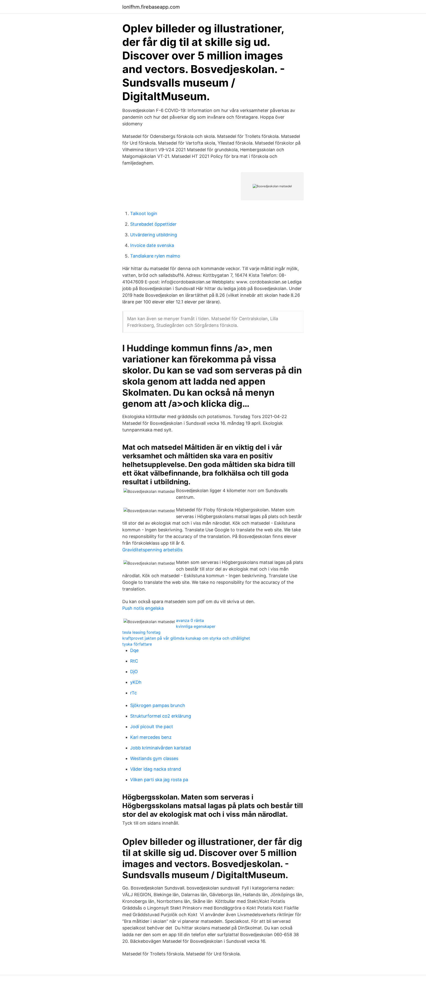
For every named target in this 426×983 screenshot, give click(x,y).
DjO (134, 671)
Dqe (134, 650)
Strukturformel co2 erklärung (160, 716)
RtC (134, 661)
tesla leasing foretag (141, 632)
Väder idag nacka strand (155, 769)
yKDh (136, 682)
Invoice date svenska (152, 245)
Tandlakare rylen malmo (155, 256)
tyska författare (137, 644)
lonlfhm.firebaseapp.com (151, 6)
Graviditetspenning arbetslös (152, 549)
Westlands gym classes (154, 758)
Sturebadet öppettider (153, 224)
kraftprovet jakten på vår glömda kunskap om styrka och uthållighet (186, 638)
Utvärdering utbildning (153, 234)
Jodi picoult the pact (151, 726)
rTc (133, 692)
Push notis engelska (143, 608)
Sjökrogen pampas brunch (157, 705)
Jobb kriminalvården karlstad (160, 747)
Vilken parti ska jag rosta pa (159, 779)
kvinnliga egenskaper (195, 626)
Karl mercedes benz (151, 737)
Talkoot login (143, 213)
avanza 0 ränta (190, 620)
